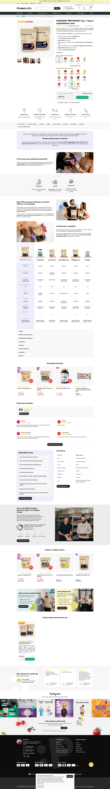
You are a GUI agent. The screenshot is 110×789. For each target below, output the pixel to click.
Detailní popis (59, 52)
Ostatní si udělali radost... (24, 126)
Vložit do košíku (83, 97)
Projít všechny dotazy (25, 498)
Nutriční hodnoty (57, 124)
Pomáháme (78, 744)
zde (42, 783)
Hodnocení (42, 124)
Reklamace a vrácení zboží (62, 750)
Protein (80, 28)
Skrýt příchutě (75, 88)
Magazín (78, 746)
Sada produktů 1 (79, 455)
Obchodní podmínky (60, 748)
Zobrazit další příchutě (75, 65)
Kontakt (58, 742)
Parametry (81, 124)
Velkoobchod (33, 3)
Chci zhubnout (62, 608)
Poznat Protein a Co (23, 540)
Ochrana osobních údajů (61, 752)
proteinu (77, 134)
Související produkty (32, 124)
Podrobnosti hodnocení (73, 25)
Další (77, 765)
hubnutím (91, 28)
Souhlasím (69, 776)
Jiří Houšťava (83, 786)
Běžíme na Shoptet (90, 786)
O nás (18, 3)
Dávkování (65, 124)
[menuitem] (19, 13)
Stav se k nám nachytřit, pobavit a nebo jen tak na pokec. (55, 696)
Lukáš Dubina (75, 786)
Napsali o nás (79, 750)
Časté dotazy (79, 748)
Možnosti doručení (88, 93)
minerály (82, 45)
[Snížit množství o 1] (71, 97)
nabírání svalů (63, 29)
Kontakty (39, 3)
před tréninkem (21, 163)
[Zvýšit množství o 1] (74, 97)
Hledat (57, 8)
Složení (48, 124)
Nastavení (40, 786)
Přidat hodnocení (24, 413)
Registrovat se (23, 606)
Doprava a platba (24, 3)
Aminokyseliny (51, 189)
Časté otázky (73, 124)
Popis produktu (21, 124)
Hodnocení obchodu (80, 752)
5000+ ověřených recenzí (22, 675)
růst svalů (71, 142)
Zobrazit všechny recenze (28, 682)
